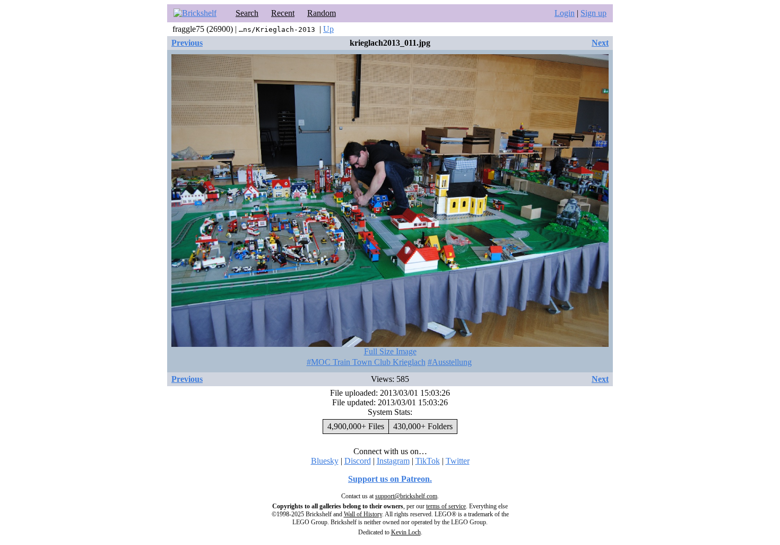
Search (247, 13)
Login (564, 13)
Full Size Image (390, 351)
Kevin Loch (406, 532)
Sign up (593, 13)
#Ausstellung (450, 362)
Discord (357, 460)
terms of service (446, 506)
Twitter (458, 460)
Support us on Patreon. (390, 478)
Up (328, 28)
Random (321, 13)
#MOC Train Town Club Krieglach (366, 362)
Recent (282, 13)
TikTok (427, 460)
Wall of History (363, 514)
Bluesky (325, 460)
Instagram (393, 460)
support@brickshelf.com (406, 496)
